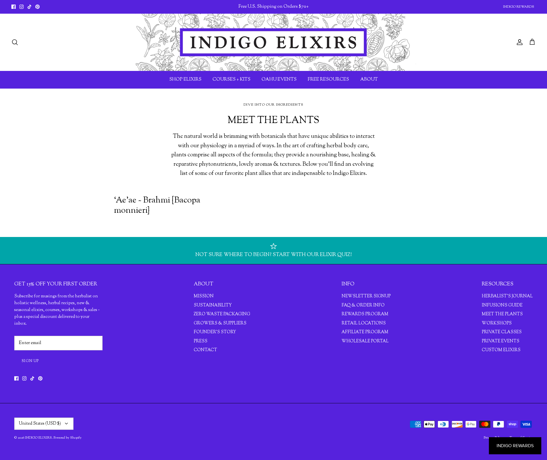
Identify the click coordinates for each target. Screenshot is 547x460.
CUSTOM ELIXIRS (501, 350)
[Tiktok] (29, 7)
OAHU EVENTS (279, 79)
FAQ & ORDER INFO (363, 305)
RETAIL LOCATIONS (364, 323)
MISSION (204, 296)
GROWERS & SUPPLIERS (220, 323)
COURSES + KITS (231, 79)
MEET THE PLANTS (502, 314)
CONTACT (205, 350)
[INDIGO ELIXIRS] (273, 42)
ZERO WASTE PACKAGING (222, 314)
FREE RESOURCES (328, 79)
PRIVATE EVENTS (500, 341)
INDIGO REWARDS (518, 6)
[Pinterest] (37, 7)
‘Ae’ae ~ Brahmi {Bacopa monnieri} (157, 205)
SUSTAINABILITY (213, 305)
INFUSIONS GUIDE (502, 305)
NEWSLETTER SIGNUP (366, 296)
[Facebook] (13, 7)
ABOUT (369, 79)
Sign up (30, 361)
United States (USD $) (40, 424)
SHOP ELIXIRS (185, 79)
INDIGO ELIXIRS (38, 437)
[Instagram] (21, 7)
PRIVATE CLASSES (502, 332)
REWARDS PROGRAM (365, 314)
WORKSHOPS (497, 323)
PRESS (200, 341)
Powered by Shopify (67, 437)
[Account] (518, 42)
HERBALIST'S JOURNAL (507, 296)
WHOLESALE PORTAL (365, 341)
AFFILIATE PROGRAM (365, 332)
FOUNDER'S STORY (215, 332)
